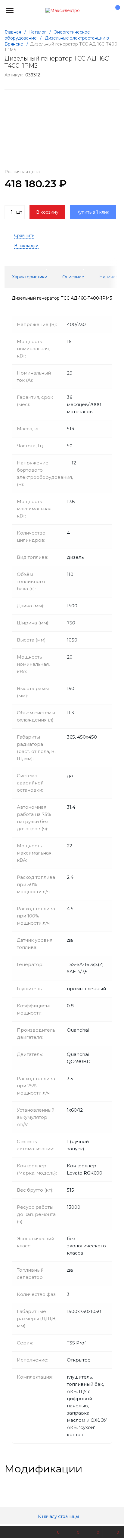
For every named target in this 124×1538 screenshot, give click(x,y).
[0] (114, 10)
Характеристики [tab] (29, 277)
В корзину (47, 212)
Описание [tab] (73, 277)
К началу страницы (59, 1516)
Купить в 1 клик (92, 212)
